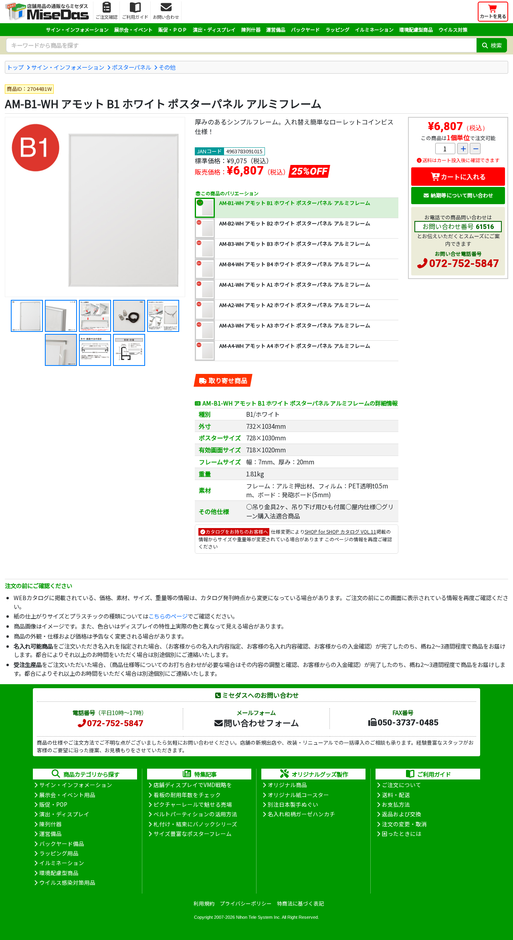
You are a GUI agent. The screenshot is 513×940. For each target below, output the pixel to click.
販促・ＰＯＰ (172, 29)
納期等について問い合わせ (462, 195)
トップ (15, 67)
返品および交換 (401, 814)
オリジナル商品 (287, 785)
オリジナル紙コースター (298, 795)
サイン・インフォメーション (77, 29)
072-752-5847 (464, 263)
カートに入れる (463, 176)
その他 (167, 67)
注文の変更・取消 (404, 824)
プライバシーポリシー (246, 903)
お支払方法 (396, 804)
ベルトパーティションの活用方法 (195, 814)
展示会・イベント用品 (67, 795)
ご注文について (401, 785)
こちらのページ (168, 616)
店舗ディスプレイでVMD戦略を (192, 785)
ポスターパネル (131, 67)
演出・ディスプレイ (214, 29)
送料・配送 (396, 795)
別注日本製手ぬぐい (293, 804)
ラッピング (337, 29)
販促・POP (53, 804)
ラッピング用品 (59, 853)
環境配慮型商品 (416, 29)
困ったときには (401, 834)
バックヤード (305, 29)
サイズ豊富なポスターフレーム (192, 834)
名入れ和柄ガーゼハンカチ (301, 814)
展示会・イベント (133, 29)
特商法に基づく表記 (300, 903)
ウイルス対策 (452, 29)
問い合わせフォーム (261, 723)
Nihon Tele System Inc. (258, 917)
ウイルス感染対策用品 (67, 882)
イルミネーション (374, 29)
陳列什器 (251, 29)
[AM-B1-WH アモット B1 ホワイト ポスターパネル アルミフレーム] (95, 207)
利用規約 (204, 903)
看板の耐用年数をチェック (187, 795)
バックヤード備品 (61, 844)
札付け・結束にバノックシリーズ (195, 824)
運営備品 (275, 29)
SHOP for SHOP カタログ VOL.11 (340, 531)
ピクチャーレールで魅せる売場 (192, 804)
